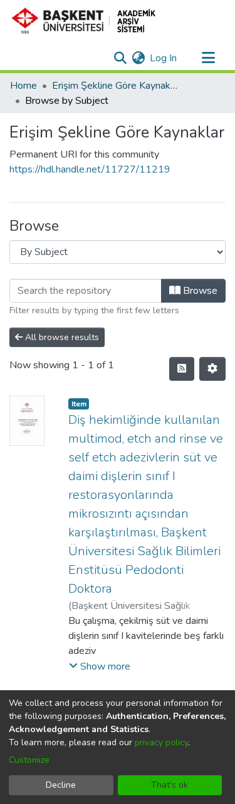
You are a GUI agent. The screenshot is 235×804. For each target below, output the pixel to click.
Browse (198, 291)
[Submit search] (120, 58)
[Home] (88, 20)
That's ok (169, 785)
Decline (61, 785)
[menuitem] (138, 58)
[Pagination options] (212, 369)
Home (23, 86)
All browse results (61, 337)
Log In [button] (164, 58)
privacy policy (161, 742)
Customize (29, 760)
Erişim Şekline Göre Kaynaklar (114, 86)
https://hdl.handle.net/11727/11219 (89, 169)
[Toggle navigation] (208, 58)
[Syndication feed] (181, 369)
